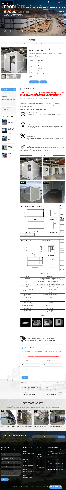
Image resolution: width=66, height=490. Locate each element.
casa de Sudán (5, 105)
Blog (38, 461)
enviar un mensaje (57, 487)
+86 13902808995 (35, 5)
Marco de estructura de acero (29, 471)
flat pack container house (28, 477)
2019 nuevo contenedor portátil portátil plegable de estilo (57, 426)
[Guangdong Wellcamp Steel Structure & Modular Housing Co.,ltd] (7, 3)
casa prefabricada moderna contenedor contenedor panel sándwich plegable (8, 426)
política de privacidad (41, 467)
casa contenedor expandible (8, 99)
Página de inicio (28, 7)
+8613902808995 (22, 5)
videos (63, 7)
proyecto (58, 7)
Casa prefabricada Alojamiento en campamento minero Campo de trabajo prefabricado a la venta (11, 121)
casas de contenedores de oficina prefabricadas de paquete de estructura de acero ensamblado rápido (11, 138)
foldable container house (28, 461)
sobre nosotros (37, 7)
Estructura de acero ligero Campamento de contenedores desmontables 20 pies (11, 130)
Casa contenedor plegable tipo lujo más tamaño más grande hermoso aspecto (43, 356)
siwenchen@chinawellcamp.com (49, 5)
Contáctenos (61, 11)
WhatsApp (43, 81)
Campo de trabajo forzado (28, 453)
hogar (38, 450)
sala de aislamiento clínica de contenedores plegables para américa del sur (11, 146)
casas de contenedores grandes (56, 383)
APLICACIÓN (52, 7)
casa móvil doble (31, 383)
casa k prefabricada (6, 102)
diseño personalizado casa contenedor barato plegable (41, 426)
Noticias (38, 458)
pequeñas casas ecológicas (43, 387)
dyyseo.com (44, 486)
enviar (4, 479)
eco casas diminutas (42, 383)
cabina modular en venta (47, 385)
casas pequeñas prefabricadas (28, 387)
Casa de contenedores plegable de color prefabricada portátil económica (24, 426)
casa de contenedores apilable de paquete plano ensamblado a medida (11, 155)
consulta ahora (34, 81)
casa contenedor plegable (21, 43)
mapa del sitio (39, 463)
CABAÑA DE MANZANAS (7, 112)
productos (39, 454)
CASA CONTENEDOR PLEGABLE (47, 99)
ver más (9, 124)
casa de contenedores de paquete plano (7, 95)
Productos (45, 7)
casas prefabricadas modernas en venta (30, 385)
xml (37, 465)
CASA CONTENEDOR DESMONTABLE (6, 108)
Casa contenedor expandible (29, 455)
